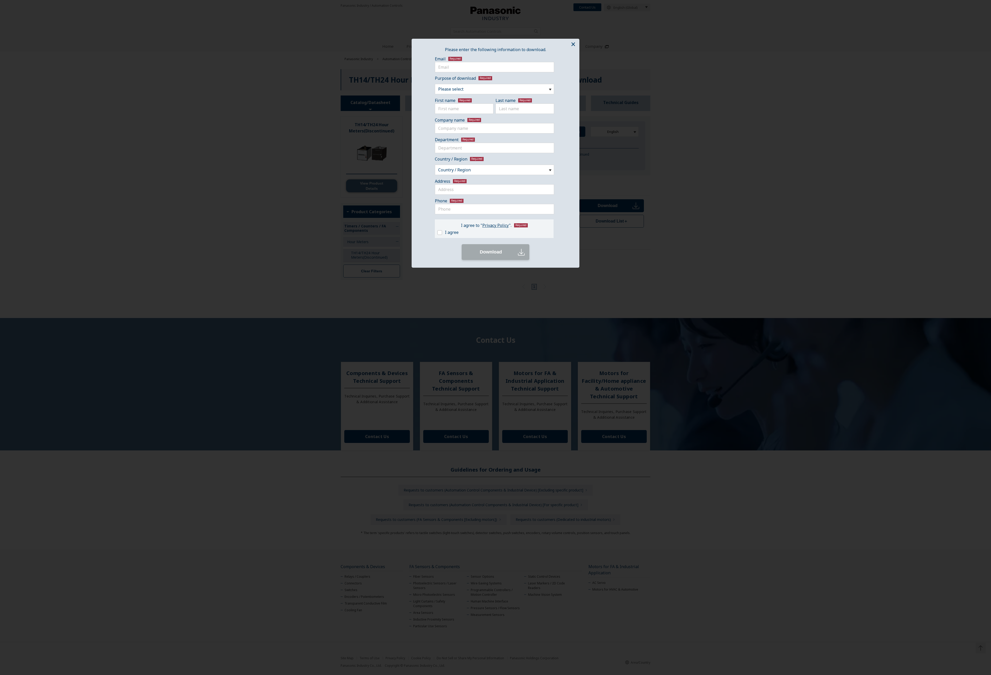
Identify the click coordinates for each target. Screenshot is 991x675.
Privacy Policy (495, 225)
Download (491, 252)
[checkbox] (493, 231)
